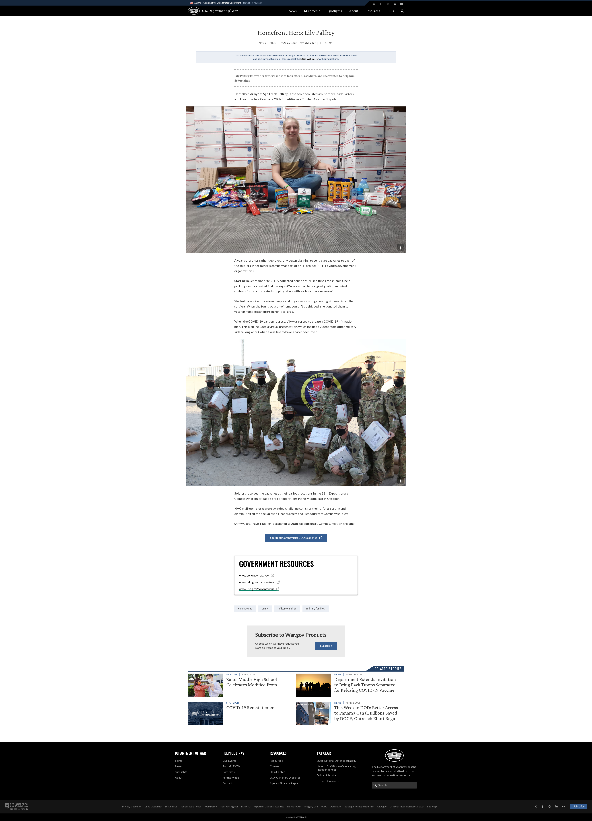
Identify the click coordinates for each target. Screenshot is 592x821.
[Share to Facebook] (321, 43)
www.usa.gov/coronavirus (257, 589)
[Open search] (402, 11)
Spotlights (335, 11)
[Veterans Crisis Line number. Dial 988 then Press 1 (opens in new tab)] (16, 806)
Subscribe (326, 645)
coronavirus (245, 608)
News (293, 11)
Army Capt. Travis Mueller (299, 43)
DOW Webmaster (309, 58)
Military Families (315, 608)
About (353, 11)
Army (265, 608)
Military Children (287, 608)
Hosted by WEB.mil (296, 817)
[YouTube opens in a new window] (401, 4)
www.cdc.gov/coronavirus (257, 582)
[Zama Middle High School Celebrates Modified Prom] (240, 684)
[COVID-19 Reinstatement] (240, 713)
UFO (390, 11)
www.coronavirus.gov (254, 575)
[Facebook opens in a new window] (380, 4)
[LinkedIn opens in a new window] (394, 4)
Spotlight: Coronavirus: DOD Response (294, 537)
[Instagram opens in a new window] (387, 4)
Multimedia (312, 11)
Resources (373, 11)
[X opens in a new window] (374, 4)
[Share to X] (325, 43)
